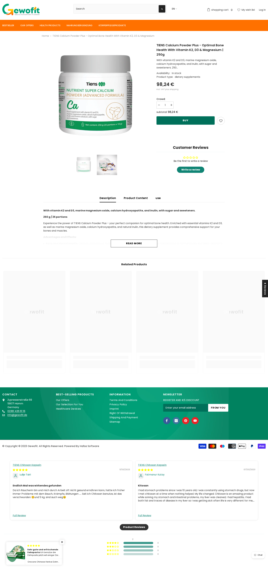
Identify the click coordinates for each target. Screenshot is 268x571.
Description (108, 198)
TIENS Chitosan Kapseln (27, 465)
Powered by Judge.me (134, 568)
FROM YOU (218, 407)
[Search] (121, 9)
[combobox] (116, 9)
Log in (262, 10)
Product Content (136, 198)
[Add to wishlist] (221, 121)
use (158, 198)
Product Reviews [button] (134, 527)
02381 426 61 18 (16, 411)
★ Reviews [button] (265, 288)
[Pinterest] (185, 420)
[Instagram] (176, 420)
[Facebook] (166, 420)
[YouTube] (195, 420)
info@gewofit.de (17, 415)
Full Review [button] (19, 515)
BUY (185, 120)
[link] (34, 357)
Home (45, 36)
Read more (134, 243)
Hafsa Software (89, 446)
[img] (20, 470)
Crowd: (160, 99)
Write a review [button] (190, 169)
